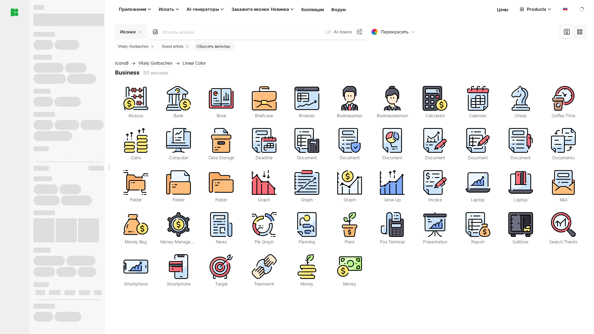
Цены (502, 9)
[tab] (567, 32)
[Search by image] (155, 32)
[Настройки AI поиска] (359, 32)
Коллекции (312, 9)
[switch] (328, 32)
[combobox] (564, 9)
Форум (338, 9)
